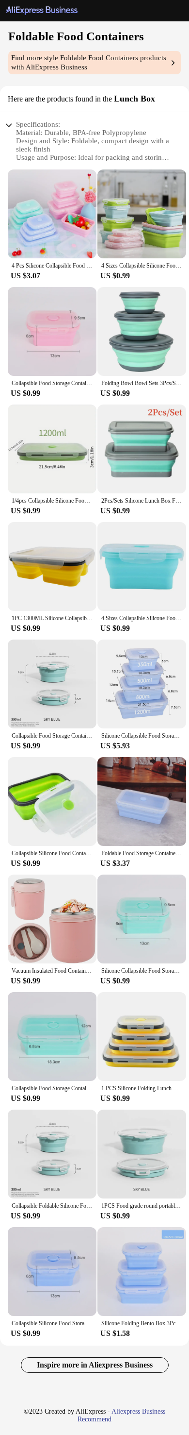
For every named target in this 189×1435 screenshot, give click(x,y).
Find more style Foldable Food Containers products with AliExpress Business (88, 62)
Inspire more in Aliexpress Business (95, 1365)
